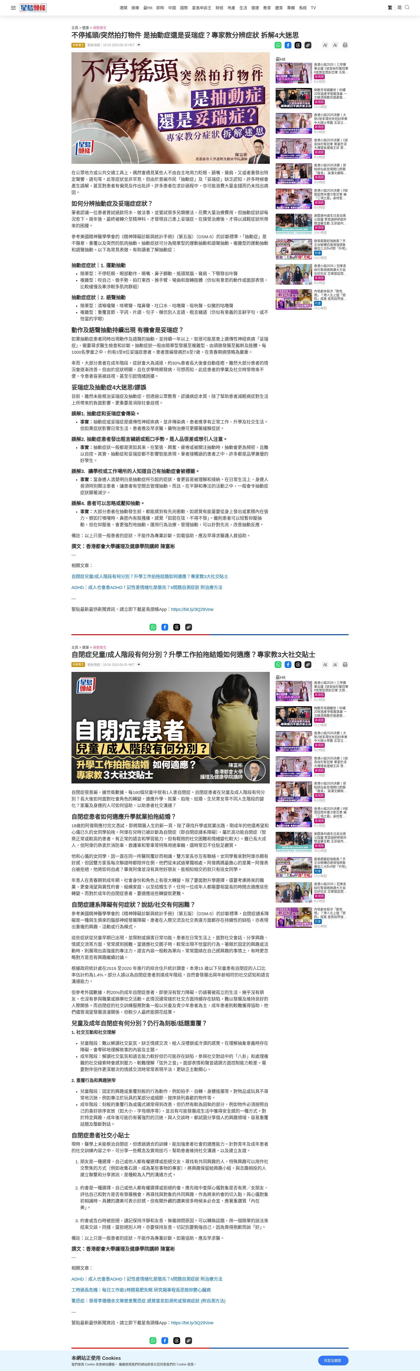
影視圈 (319, 76)
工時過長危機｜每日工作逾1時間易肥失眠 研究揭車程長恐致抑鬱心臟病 (141, 1290)
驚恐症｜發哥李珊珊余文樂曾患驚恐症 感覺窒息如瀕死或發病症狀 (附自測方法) (148, 1301)
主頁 (74, 28)
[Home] (33, 7)
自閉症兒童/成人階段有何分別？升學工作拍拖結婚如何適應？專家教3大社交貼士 (149, 576)
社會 (318, 253)
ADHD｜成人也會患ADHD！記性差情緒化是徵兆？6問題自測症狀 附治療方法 (146, 587)
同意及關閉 (332, 1360)
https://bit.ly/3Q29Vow (192, 609)
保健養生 (99, 28)
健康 (85, 28)
